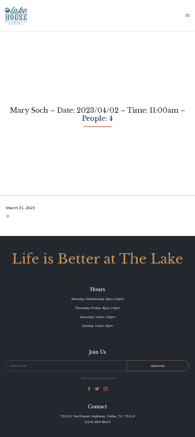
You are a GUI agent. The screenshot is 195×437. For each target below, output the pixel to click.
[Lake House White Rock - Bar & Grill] (16, 15)
